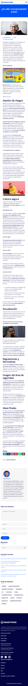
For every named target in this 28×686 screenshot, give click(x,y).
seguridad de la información (15, 600)
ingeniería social (5, 597)
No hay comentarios (8, 39)
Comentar (5, 538)
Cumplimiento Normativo (7, 594)
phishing (12, 597)
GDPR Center (4, 635)
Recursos (3, 668)
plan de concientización (10, 459)
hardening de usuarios (18, 594)
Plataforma (3, 662)
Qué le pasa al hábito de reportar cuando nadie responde (13, 558)
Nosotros (3, 673)
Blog (15, 37)
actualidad (4, 586)
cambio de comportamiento (14, 586)
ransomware (19, 597)
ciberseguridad (19, 589)
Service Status (4, 638)
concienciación (9, 592)
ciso (2, 592)
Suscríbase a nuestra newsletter (8, 676)
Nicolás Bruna (7, 37)
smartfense (4, 603)
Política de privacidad (5, 633)
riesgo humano (5, 600)
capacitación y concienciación (7, 589)
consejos (16, 592)
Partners (3, 665)
